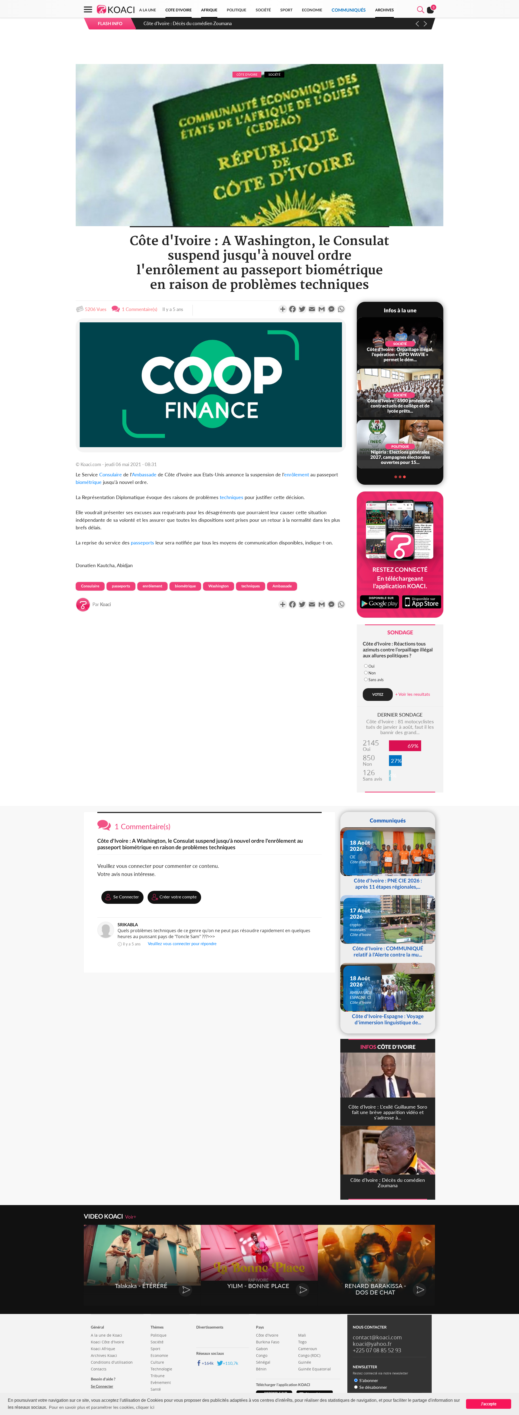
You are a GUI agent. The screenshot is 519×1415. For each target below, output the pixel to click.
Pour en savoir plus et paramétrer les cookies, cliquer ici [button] (101, 1407)
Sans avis (376, 679)
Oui (371, 666)
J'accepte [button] (488, 1403)
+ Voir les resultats (412, 694)
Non (372, 673)
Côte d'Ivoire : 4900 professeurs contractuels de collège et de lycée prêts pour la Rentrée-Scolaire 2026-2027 (253, 23)
